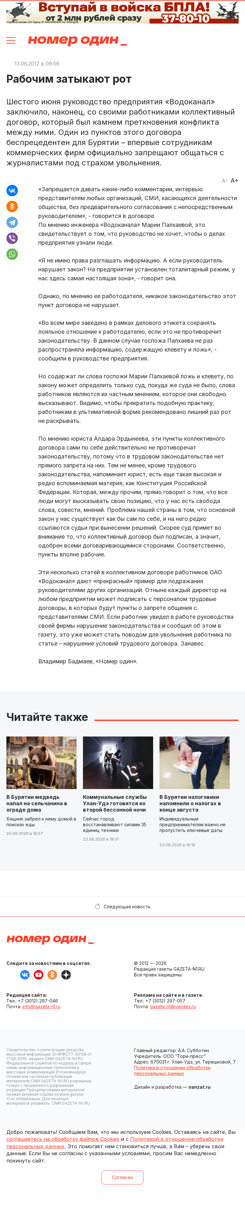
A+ (235, 180)
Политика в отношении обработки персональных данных (172, 1070)
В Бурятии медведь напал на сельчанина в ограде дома (36, 803)
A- (224, 181)
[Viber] (12, 238)
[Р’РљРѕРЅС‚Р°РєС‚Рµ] (12, 190)
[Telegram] (12, 222)
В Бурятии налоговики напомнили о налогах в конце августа (190, 803)
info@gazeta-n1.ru (41, 1006)
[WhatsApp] (12, 254)
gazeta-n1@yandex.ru (173, 1006)
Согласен (122, 1177)
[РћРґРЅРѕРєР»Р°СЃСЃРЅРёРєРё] (12, 206)
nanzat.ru (200, 1087)
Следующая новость (127, 906)
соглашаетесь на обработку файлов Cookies (62, 1139)
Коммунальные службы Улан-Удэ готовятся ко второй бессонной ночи (115, 803)
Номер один (77, 41)
